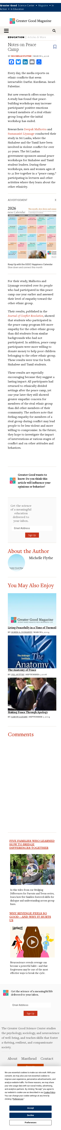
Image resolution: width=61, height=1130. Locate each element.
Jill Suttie (17, 674)
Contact (47, 1058)
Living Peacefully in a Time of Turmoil (32, 627)
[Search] (54, 31)
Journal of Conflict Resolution (25, 316)
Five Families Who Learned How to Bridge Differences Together (32, 844)
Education (16, 37)
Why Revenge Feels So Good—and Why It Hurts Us (30, 916)
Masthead (29, 1058)
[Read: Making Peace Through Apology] (32, 694)
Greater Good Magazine (30, 21)
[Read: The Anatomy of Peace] (32, 651)
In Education (17, 9)
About (12, 1058)
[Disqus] (32, 776)
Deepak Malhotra (35, 129)
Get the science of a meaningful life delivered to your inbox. (32, 993)
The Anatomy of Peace (22, 670)
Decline (30, 1115)
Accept (30, 1108)
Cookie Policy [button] (49, 1092)
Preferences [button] (18, 1099)
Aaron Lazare (19, 716)
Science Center (26, 5)
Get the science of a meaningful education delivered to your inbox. (20, 513)
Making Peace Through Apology (28, 712)
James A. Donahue (21, 632)
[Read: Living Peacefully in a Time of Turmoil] (32, 609)
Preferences (30, 1122)
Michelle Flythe (21, 56)
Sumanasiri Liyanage (21, 133)
